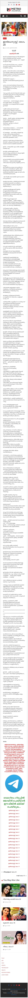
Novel (5, 38)
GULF (3, 963)
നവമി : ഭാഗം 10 (20, 875)
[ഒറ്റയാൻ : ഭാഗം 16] (14, 908)
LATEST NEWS (5, 975)
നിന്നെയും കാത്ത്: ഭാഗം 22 (12, 899)
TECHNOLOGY (5, 967)
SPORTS (3, 965)
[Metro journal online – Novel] (3, 16)
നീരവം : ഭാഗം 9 (8, 947)
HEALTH (3, 970)
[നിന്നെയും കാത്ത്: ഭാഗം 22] (14, 884)
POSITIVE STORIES (6, 972)
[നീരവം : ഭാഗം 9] (14, 932)
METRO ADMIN (14, 47)
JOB (2, 960)
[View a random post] (24, 16)
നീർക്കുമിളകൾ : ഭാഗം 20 (9, 872)
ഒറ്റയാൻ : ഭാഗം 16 (9, 923)
